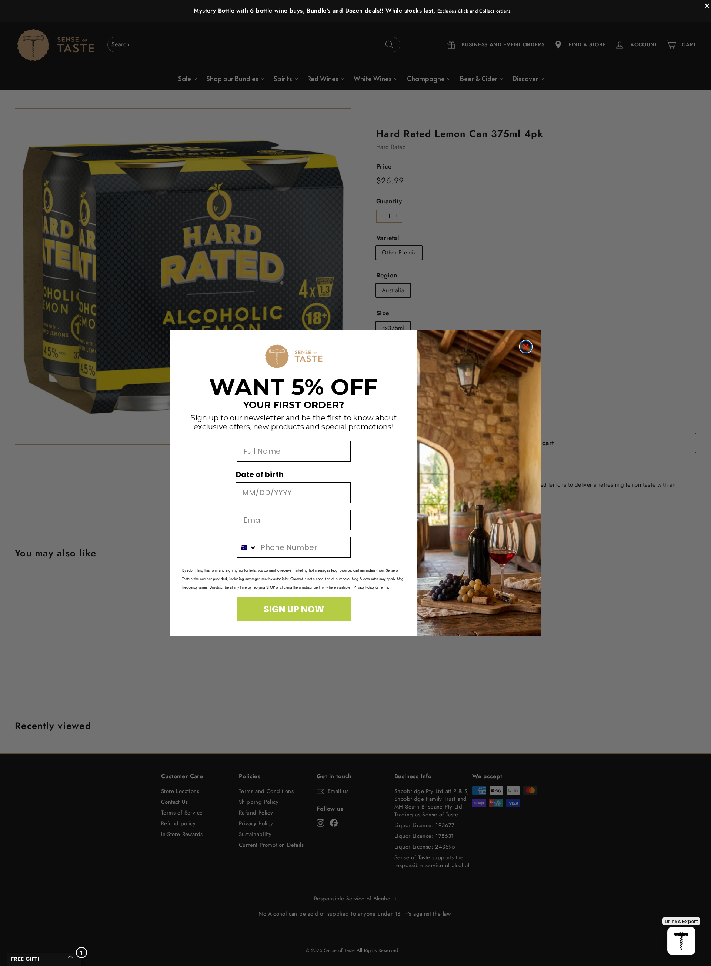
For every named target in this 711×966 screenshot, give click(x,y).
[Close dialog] (526, 347)
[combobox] (247, 547)
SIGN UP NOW (294, 609)
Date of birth (260, 474)
